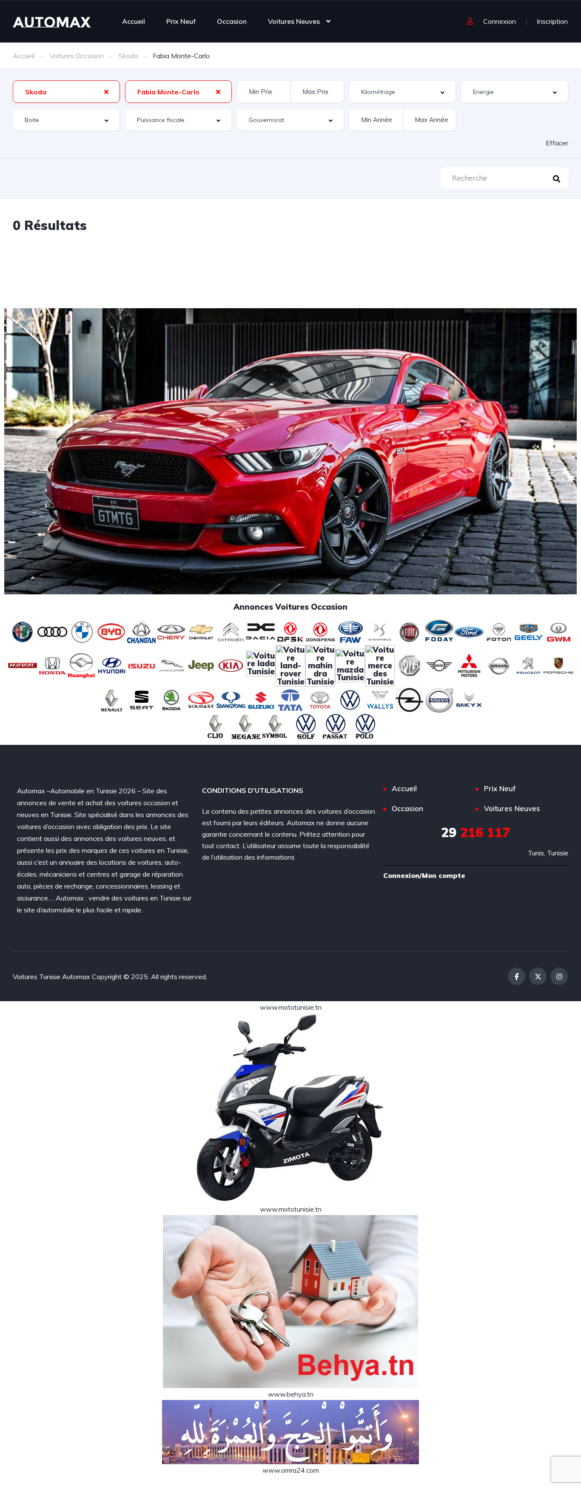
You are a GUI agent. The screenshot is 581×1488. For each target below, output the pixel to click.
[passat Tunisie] (335, 726)
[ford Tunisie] (469, 631)
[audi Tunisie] (52, 631)
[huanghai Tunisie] (82, 664)
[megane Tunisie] (246, 726)
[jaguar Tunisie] (171, 664)
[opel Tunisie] (409, 699)
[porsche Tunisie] (558, 664)
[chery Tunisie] (171, 631)
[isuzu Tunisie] (142, 664)
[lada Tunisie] (261, 664)
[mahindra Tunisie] (320, 664)
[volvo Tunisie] (439, 699)
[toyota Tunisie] (320, 699)
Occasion (232, 21)
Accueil (133, 21)
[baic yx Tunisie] (469, 699)
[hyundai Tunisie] (112, 664)
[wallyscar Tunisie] (380, 699)
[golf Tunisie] (305, 726)
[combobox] (66, 91)
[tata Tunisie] (290, 699)
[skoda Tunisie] (171, 699)
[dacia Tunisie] (261, 631)
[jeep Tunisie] (201, 664)
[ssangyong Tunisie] (231, 699)
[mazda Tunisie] (350, 664)
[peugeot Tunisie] (529, 664)
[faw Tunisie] (350, 631)
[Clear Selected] (106, 91)
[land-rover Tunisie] (290, 664)
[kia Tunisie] (231, 664)
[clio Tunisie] (216, 726)
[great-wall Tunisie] (558, 631)
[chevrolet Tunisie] (201, 631)
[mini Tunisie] (439, 664)
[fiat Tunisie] (409, 631)
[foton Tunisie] (499, 631)
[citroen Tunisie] (231, 631)
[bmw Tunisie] (82, 631)
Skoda (128, 55)
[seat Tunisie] (142, 699)
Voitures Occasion (76, 55)
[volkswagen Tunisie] (350, 699)
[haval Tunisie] (22, 664)
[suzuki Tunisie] (261, 699)
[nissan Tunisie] (499, 664)
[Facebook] (516, 976)
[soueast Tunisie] (201, 699)
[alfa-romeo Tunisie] (22, 631)
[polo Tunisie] (365, 726)
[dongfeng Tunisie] (320, 631)
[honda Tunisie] (52, 664)
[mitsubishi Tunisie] (469, 664)
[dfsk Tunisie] (290, 631)
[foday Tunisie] (439, 631)
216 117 (475, 832)
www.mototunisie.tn (291, 1007)
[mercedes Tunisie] (380, 664)
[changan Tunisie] (142, 631)
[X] (538, 976)
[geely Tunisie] (529, 631)
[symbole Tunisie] (275, 726)
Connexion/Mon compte (424, 875)
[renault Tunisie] (112, 699)
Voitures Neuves (294, 21)
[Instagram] (559, 976)
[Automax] (52, 21)
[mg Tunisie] (409, 664)
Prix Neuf (181, 21)
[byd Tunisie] (112, 631)
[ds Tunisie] (380, 631)
